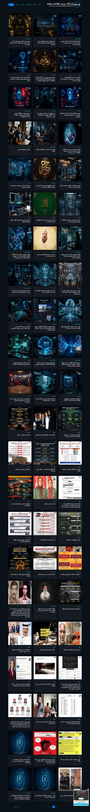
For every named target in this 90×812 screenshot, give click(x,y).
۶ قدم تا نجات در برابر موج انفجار (46, 574)
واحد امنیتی (28, 757)
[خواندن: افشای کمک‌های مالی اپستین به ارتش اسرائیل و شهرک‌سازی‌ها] (70, 705)
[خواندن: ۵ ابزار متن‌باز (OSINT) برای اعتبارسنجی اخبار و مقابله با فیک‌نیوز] (19, 310)
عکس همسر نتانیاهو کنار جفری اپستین (45, 434)
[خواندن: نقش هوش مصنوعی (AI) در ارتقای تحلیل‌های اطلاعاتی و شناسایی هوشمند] (45, 346)
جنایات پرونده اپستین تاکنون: (47, 649)
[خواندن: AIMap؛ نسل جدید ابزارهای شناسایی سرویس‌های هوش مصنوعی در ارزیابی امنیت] (19, 61)
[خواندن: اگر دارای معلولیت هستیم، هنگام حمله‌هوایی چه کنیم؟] (19, 523)
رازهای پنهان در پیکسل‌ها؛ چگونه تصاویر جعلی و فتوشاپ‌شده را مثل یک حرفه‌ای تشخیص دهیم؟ (45, 328)
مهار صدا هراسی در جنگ (23, 434)
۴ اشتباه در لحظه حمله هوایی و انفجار (70, 574)
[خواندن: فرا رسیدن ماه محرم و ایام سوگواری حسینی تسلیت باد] (45, 204)
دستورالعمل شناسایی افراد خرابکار (71, 608)
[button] (11, 4)
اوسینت (39, 4)
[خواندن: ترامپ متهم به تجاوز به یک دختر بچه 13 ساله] (70, 743)
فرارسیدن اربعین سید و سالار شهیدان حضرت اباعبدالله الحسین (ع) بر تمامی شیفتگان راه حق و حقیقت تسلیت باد (45, 79)
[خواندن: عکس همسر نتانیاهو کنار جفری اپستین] (45, 418)
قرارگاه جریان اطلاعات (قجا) (60, 4)
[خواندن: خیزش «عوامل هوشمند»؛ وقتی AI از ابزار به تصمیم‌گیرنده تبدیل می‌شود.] (19, 274)
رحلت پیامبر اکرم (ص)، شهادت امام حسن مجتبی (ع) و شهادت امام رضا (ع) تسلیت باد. (20, 43)
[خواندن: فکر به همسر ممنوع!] (45, 487)
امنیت (34, 4)
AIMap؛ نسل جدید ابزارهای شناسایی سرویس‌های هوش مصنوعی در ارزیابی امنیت (20, 79)
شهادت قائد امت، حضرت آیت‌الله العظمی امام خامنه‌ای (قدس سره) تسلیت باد (46, 610)
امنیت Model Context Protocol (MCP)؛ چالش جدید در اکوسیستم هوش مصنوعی (70, 115)
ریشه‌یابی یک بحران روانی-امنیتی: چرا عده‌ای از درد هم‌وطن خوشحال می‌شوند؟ (20, 400)
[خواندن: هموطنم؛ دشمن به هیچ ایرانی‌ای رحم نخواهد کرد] (19, 487)
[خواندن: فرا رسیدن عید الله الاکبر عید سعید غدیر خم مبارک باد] (45, 238)
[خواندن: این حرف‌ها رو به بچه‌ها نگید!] (45, 523)
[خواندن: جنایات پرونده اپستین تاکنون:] (45, 633)
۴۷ (45, 807)
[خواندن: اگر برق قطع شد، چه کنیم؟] (70, 523)
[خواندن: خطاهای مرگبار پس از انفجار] (19, 453)
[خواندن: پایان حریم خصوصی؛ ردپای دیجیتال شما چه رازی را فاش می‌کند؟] (45, 274)
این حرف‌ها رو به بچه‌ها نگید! (48, 539)
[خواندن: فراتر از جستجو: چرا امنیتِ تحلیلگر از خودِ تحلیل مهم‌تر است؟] (70, 204)
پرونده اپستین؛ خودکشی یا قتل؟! (71, 649)
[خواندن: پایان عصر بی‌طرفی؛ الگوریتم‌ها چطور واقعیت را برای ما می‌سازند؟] (70, 310)
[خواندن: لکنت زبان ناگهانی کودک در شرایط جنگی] (70, 453)
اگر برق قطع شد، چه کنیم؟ (73, 539)
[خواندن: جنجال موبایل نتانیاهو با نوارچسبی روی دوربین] (70, 779)
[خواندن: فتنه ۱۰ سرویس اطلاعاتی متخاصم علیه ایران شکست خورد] (45, 779)
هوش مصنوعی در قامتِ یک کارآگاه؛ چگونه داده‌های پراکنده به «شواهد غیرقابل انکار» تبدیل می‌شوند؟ (21, 256)
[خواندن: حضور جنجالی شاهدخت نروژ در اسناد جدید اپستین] (45, 705)
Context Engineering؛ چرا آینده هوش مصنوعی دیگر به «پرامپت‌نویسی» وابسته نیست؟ (70, 43)
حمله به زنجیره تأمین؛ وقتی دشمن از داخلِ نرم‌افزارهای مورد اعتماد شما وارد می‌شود (70, 292)
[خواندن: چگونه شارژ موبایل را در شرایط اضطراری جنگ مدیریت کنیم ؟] (70, 418)
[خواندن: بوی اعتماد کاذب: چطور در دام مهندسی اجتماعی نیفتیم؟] (19, 169)
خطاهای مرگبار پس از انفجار (22, 469)
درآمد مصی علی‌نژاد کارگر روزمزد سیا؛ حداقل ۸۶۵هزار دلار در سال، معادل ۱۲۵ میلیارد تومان (45, 761)
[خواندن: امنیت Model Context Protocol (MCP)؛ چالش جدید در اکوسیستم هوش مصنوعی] (70, 97)
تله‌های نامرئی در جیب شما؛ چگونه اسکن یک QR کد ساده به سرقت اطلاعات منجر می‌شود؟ (71, 151)
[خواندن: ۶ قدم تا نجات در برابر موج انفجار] (45, 558)
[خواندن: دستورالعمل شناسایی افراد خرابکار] (70, 592)
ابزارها (22, 4)
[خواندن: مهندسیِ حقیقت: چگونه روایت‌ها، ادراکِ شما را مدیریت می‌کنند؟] (70, 169)
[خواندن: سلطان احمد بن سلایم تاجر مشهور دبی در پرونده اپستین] (19, 633)
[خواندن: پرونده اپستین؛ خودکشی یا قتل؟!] (70, 633)
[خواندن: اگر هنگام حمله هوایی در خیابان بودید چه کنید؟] (45, 453)
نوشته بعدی (16, 807)
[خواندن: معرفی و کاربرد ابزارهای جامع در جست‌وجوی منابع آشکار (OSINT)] (19, 346)
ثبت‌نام (81, 804)
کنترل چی (28, 39)
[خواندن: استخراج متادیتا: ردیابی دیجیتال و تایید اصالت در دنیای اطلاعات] (45, 382)
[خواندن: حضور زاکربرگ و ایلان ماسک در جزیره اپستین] (45, 668)
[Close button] (88, 789)
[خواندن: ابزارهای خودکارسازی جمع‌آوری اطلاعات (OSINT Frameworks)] (70, 382)
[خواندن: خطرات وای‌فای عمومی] (19, 133)
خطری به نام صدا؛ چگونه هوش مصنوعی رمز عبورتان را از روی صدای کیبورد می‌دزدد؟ (70, 79)
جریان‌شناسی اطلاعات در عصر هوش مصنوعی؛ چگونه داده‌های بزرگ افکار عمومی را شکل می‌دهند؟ (70, 364)
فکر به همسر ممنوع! (49, 503)
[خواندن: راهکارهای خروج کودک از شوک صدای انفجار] (19, 558)
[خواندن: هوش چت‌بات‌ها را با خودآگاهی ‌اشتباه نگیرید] (45, 133)
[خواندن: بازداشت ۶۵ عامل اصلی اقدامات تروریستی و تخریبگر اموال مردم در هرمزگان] (19, 743)
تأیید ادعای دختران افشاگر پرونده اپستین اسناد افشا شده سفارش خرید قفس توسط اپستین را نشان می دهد (70, 505)
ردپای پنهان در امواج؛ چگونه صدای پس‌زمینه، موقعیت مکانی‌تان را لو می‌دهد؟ (46, 43)
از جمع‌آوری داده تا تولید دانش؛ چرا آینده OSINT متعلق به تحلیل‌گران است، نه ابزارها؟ (46, 115)
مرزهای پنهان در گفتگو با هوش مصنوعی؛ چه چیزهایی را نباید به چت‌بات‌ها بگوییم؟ (22, 115)
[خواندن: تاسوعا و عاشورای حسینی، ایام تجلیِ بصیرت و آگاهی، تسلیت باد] (45, 169)
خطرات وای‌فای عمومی (24, 149)
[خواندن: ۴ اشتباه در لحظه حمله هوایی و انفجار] (70, 558)
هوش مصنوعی (28, 4)
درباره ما (17, 4)
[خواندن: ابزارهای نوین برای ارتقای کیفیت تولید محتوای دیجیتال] (19, 204)
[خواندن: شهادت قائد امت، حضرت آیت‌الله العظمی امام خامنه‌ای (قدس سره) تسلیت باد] (45, 592)
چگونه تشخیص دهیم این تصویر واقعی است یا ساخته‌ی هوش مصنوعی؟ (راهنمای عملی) (70, 256)
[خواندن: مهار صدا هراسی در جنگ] (19, 418)
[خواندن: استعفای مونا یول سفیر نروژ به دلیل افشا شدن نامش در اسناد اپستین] (19, 668)
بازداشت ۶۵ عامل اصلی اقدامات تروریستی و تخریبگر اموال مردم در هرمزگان (21, 761)
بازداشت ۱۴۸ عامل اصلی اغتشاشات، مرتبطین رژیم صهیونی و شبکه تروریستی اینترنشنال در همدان (20, 797)
